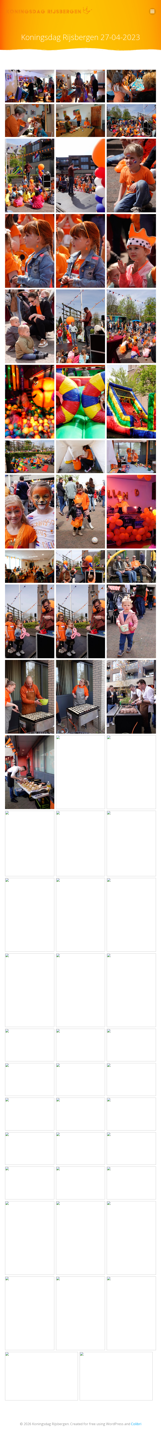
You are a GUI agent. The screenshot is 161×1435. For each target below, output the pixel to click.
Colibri (136, 1424)
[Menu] (152, 11)
